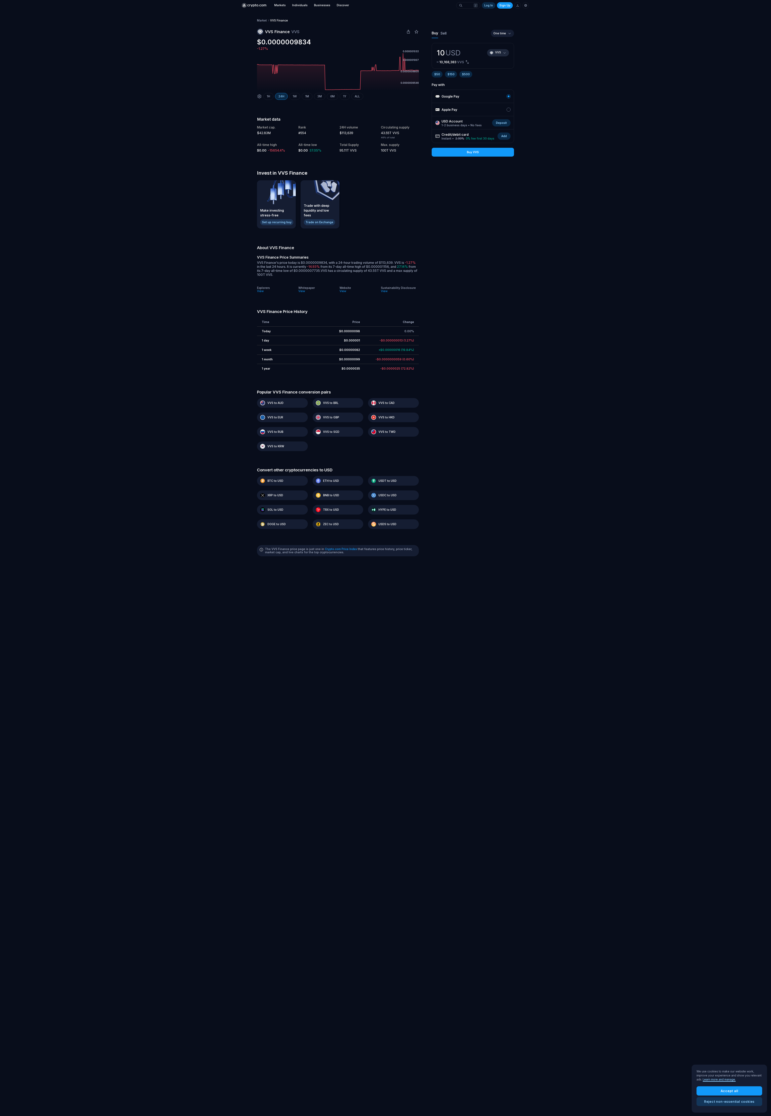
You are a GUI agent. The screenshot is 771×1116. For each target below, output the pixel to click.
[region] (729, 1089)
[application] (338, 71)
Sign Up (504, 5)
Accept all (729, 1091)
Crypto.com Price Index (341, 549)
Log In (488, 5)
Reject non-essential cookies (729, 1102)
